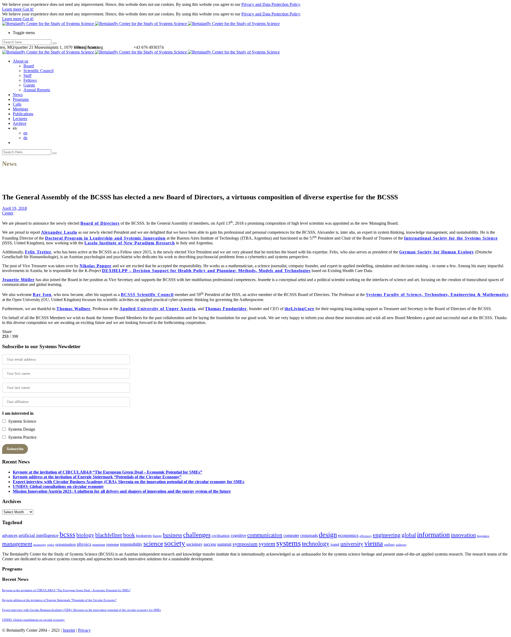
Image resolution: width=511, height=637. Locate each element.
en (25, 133)
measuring (39, 544)
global (409, 535)
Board (28, 66)
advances (10, 535)
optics (50, 544)
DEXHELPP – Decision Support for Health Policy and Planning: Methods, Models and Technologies (206, 270)
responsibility (131, 544)
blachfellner (108, 535)
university (351, 544)
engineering (387, 535)
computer (291, 535)
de (25, 137)
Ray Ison (42, 295)
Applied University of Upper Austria (157, 308)
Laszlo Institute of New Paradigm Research (129, 243)
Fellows (30, 80)
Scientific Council (38, 70)
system (267, 543)
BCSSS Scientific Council (147, 295)
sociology (194, 544)
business (172, 535)
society (174, 543)
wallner (389, 544)
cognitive (238, 535)
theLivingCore (299, 308)
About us (20, 61)
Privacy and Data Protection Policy (270, 4)
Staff (27, 75)
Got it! (28, 9)
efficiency (366, 536)
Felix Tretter (38, 252)
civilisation (221, 535)
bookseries (144, 536)
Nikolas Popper (96, 266)
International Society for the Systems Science (451, 238)
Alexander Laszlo (59, 232)
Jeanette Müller (18, 279)
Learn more (12, 9)
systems (288, 543)
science (153, 543)
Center (7, 213)
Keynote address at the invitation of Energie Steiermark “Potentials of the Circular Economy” (97, 477)
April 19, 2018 (14, 208)
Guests (29, 85)
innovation (463, 535)
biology (85, 535)
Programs (21, 99)
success (210, 544)
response (112, 544)
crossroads (309, 535)
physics (84, 544)
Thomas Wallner (73, 308)
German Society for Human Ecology (436, 252)
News (18, 94)
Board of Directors (99, 223)
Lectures (20, 118)
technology (315, 543)
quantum (98, 544)
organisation (65, 544)
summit (224, 544)
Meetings (20, 109)
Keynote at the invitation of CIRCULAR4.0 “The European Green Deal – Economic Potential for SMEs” (107, 472)
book (129, 535)
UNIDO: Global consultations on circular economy (58, 486)
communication (264, 535)
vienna (373, 543)
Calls (17, 104)
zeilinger (401, 544)
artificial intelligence (39, 535)
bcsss (67, 535)
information (433, 535)
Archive (19, 123)
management (17, 543)
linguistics (483, 536)
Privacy (84, 630)
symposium (245, 544)
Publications (23, 114)
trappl (335, 544)
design (328, 535)
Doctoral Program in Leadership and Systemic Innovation (105, 238)
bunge (157, 536)
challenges (197, 534)
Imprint (69, 630)
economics (348, 535)
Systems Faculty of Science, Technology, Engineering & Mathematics (437, 295)
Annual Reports (36, 90)
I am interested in (18, 413)
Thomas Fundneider (226, 308)
